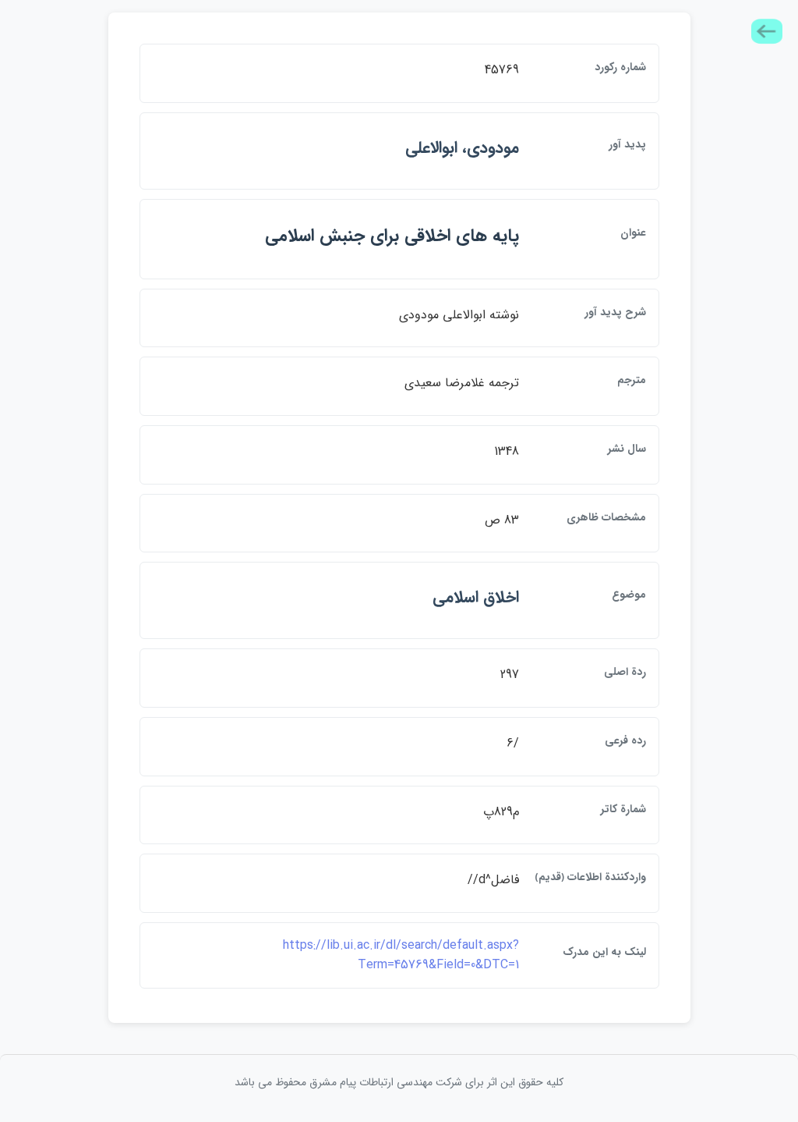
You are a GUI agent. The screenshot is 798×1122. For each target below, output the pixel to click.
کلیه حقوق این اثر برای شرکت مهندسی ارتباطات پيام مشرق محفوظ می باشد (399, 1082)
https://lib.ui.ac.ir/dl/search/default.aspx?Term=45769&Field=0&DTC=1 (401, 955)
